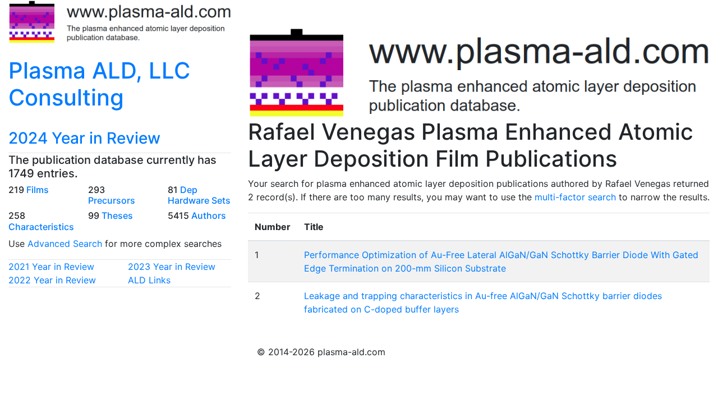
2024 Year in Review (84, 138)
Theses (117, 215)
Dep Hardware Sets (199, 195)
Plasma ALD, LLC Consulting (99, 84)
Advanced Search (64, 243)
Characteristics (41, 226)
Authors (208, 215)
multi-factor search (575, 197)
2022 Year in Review (52, 280)
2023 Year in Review (171, 266)
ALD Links (149, 280)
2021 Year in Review (51, 266)
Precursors (111, 200)
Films (37, 189)
